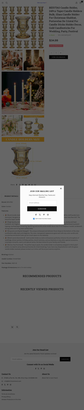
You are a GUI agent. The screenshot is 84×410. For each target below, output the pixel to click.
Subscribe (42, 209)
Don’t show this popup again (43, 218)
